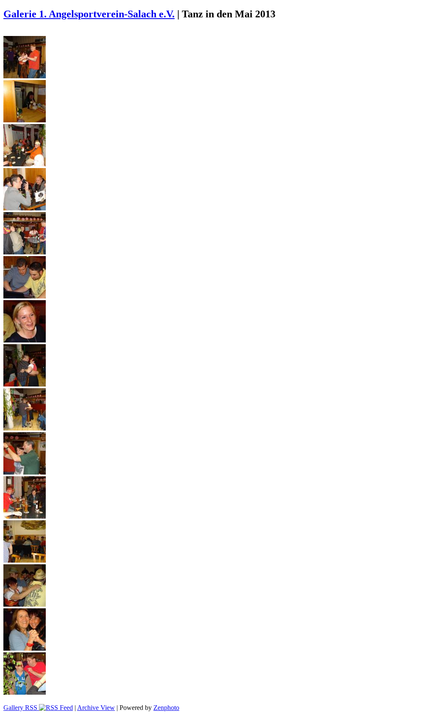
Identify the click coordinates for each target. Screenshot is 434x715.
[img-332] (24, 516)
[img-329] (24, 384)
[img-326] (24, 252)
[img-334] (24, 604)
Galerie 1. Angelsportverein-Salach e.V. (89, 13)
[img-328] (24, 340)
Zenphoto (166, 707)
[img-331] (24, 472)
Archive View (96, 707)
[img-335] (24, 648)
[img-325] (24, 208)
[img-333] (24, 560)
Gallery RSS (21, 707)
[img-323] (24, 120)
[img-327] (24, 296)
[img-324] (24, 164)
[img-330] (24, 428)
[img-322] (24, 76)
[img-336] (24, 692)
